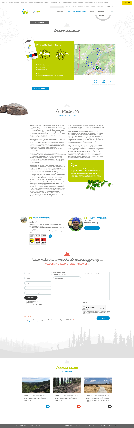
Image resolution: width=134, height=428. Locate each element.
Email (28, 283)
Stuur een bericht (92, 228)
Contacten (100, 7)
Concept (60, 12)
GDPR (104, 425)
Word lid (73, 7)
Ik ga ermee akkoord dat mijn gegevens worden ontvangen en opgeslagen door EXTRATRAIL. (49, 320)
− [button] (76, 48)
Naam (28, 278)
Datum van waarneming (33, 293)
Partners (80, 7)
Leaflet (102, 74)
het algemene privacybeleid (36, 321)
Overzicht (40, 22)
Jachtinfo (100, 12)
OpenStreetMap (112, 74)
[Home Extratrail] (31, 12)
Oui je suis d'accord (127, 3)
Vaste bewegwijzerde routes (76, 12)
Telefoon (29, 288)
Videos (93, 7)
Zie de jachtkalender (40, 88)
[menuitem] (60, 12)
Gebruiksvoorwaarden (81, 425)
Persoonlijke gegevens (94, 425)
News (66, 7)
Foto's (87, 7)
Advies (92, 12)
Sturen (103, 318)
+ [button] (76, 46)
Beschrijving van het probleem (91, 273)
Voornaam (29, 273)
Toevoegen (31, 298)
